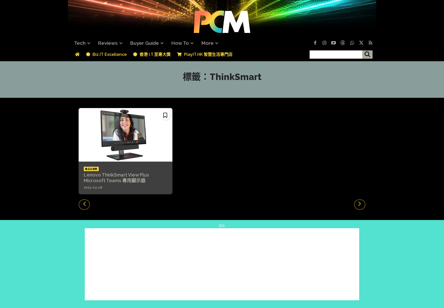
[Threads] (342, 43)
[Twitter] (361, 43)
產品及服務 (91, 169)
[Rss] (370, 43)
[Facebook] (315, 43)
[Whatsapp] (352, 43)
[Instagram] (324, 43)
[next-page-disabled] (359, 204)
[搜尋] (367, 54)
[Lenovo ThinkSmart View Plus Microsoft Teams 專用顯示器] (125, 135)
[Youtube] (333, 43)
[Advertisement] (222, 264)
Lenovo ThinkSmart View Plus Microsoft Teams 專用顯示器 (119, 177)
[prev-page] (84, 204)
